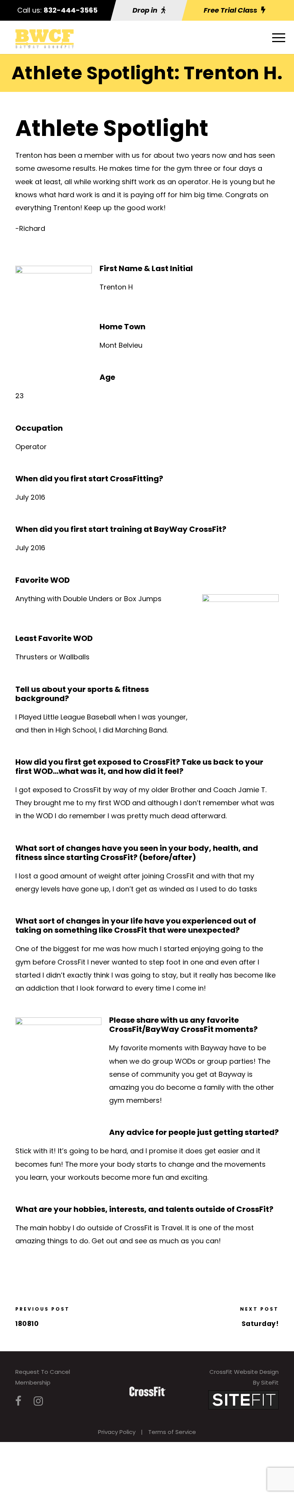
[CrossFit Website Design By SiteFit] (243, 1399)
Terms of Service (172, 1432)
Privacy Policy (117, 1432)
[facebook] (18, 1401)
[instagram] (38, 1401)
